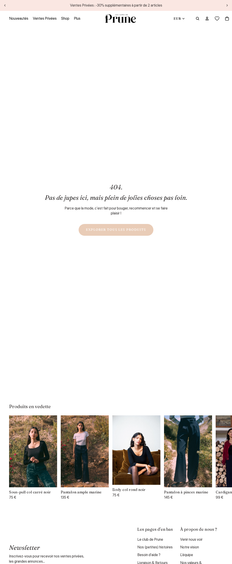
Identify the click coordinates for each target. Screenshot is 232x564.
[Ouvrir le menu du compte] (207, 19)
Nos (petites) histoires (155, 547)
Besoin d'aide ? (148, 554)
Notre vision (189, 547)
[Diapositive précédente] (5, 5)
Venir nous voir (191, 539)
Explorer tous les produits (116, 230)
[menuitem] (77, 18)
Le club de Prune (150, 539)
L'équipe (186, 554)
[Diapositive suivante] (227, 5)
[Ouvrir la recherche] (198, 19)
